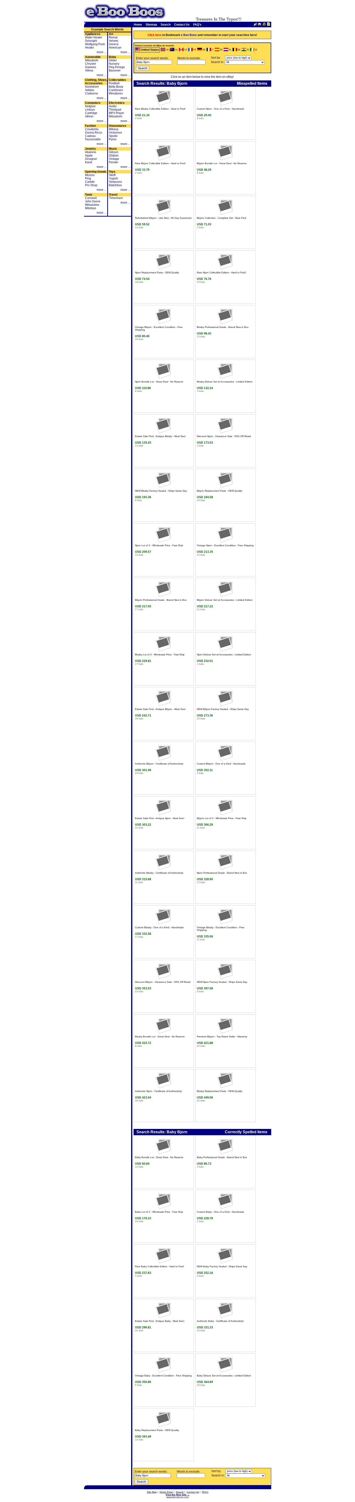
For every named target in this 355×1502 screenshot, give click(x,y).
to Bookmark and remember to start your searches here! (202, 35)
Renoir (113, 37)
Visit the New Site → (178, 1494)
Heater (89, 47)
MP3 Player (116, 113)
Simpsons (115, 182)
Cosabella (92, 129)
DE (204, 50)
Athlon (89, 116)
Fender (113, 162)
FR (194, 50)
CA (185, 50)
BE (239, 50)
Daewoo (90, 67)
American (115, 47)
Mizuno (90, 175)
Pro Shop (91, 185)
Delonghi (91, 41)
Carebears (116, 90)
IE (256, 50)
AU (176, 50)
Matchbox (115, 185)
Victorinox (115, 132)
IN (248, 50)
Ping (88, 178)
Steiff (112, 175)
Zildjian (114, 155)
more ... (101, 52)
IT (213, 50)
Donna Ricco (93, 132)
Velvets (113, 41)
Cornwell (91, 198)
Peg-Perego (117, 67)
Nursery (114, 63)
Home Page (166, 1492)
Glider (113, 60)
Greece (114, 44)
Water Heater (93, 37)
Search (165, 24)
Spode (113, 136)
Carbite (90, 182)
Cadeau (90, 136)
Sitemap (151, 24)
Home (138, 24)
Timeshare (116, 198)
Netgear (90, 106)
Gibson (113, 152)
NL (230, 50)
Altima (89, 70)
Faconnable (93, 139)
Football (114, 83)
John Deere (92, 201)
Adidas (89, 90)
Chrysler (90, 63)
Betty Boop (116, 86)
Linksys (90, 109)
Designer (91, 159)
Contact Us (182, 24)
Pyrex (112, 139)
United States (150, 49)
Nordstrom (92, 86)
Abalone (90, 152)
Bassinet (114, 70)
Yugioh (113, 178)
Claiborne (91, 93)
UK (167, 50)
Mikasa (113, 129)
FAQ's (197, 24)
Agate (89, 155)
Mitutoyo (90, 208)
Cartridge (91, 113)
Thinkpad (115, 109)
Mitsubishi (91, 60)
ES (221, 50)
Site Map (152, 1492)
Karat (88, 162)
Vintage (114, 159)
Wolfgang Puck (95, 44)
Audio (113, 106)
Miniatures (116, 93)
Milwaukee (92, 204)
